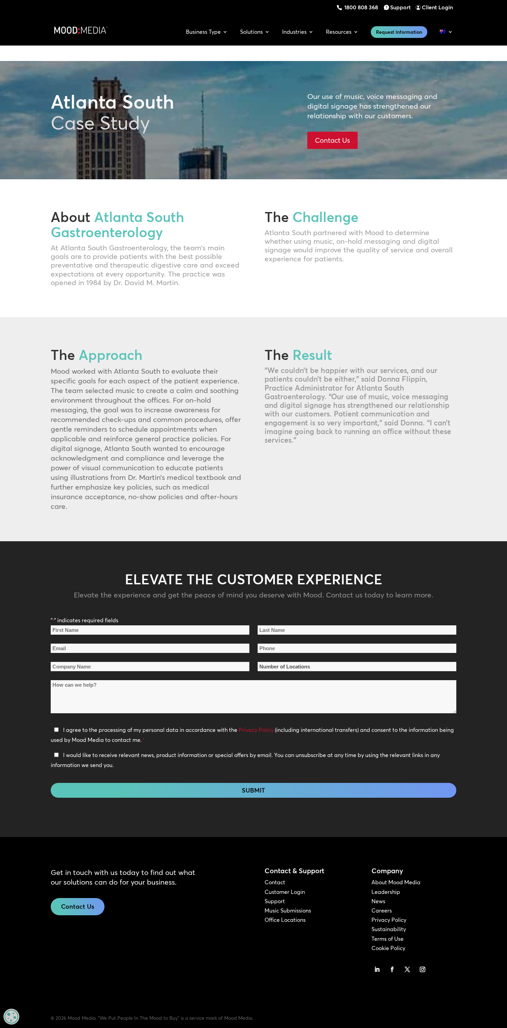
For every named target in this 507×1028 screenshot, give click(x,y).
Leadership (385, 891)
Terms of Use (387, 938)
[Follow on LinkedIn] (376, 969)
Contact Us (332, 140)
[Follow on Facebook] (392, 969)
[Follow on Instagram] (422, 969)
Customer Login (285, 891)
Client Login (437, 7)
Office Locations (285, 919)
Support (400, 7)
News (378, 901)
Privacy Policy (256, 729)
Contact (275, 882)
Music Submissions (288, 910)
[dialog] (11, 1017)
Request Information (399, 32)
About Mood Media (395, 882)
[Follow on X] (407, 969)
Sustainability (388, 929)
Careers (381, 910)
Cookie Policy (388, 948)
